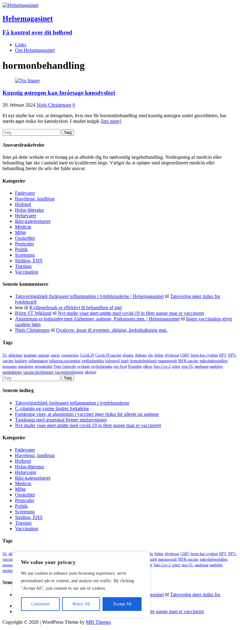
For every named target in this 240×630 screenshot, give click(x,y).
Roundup (135, 366)
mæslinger (25, 366)
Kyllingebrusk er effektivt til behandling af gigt (75, 307)
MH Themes (98, 622)
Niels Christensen (54, 105)
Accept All (122, 604)
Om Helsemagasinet (35, 50)
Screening (25, 255)
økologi (90, 372)
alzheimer (15, 355)
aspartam (30, 355)
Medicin (23, 226)
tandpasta (201, 366)
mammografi (167, 361)
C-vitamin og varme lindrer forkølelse (52, 408)
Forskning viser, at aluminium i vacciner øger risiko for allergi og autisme (87, 414)
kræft (125, 361)
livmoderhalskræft (143, 361)
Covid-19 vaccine (108, 355)
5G (4, 355)
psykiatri (83, 366)
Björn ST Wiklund (33, 313)
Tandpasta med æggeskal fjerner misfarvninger (61, 419)
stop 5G (187, 366)
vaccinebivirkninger (69, 372)
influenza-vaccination (64, 361)
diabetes (141, 355)
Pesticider (24, 243)
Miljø (20, 232)
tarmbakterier (12, 372)
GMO (184, 355)
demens (128, 355)
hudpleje (21, 361)
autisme (43, 355)
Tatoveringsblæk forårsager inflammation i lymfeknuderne (72, 403)
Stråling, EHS (28, 260)
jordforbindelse (93, 361)
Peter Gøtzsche (65, 366)
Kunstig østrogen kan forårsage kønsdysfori (58, 92)
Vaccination (26, 272)
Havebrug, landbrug (35, 198)
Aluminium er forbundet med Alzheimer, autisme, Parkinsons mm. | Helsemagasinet (97, 318)
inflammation (38, 361)
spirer (176, 366)
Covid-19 (87, 355)
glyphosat (172, 355)
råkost (147, 366)
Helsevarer (25, 215)
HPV (223, 355)
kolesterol (112, 361)
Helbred (23, 204)
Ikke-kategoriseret (32, 221)
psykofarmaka (101, 366)
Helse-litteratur (29, 210)
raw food (120, 366)
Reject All (81, 604)
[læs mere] (111, 121)
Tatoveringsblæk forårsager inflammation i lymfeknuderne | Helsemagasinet (89, 296)
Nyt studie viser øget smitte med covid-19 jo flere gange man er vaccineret (131, 313)
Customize (40, 604)
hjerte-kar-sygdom (204, 355)
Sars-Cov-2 (162, 366)
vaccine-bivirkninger (38, 372)
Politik (21, 249)
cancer (55, 355)
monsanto (9, 366)
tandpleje (216, 366)
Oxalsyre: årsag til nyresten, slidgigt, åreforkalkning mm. (112, 330)
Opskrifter (25, 238)
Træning (23, 266)
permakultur (43, 366)
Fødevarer (25, 193)
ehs (150, 355)
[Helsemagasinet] (20, 5)
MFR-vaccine (188, 361)
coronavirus (70, 355)
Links (20, 44)
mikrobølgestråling (214, 361)
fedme (158, 355)
